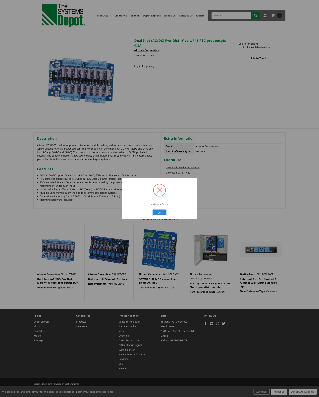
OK (159, 212)
